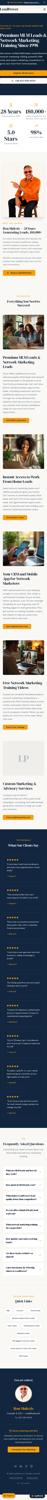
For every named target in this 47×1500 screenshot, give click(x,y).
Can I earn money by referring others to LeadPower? (20, 1269)
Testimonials (35, 1311)
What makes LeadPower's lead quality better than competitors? (21, 1197)
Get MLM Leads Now (16, 420)
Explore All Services (23, 73)
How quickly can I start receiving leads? (21, 1240)
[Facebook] (26, 1466)
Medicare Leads (23, 1333)
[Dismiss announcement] (44, 2)
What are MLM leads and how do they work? (21, 1172)
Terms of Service (16, 1478)
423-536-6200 (25, 1417)
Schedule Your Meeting (23, 1449)
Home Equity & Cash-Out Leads (24, 1348)
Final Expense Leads (32, 1326)
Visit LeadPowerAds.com (18, 817)
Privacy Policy (32, 1478)
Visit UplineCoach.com (17, 626)
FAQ (8, 1311)
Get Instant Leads (15, 517)
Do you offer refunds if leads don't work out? (22, 1212)
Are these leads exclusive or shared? (19, 1255)
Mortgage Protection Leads (23, 1341)
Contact (20, 1311)
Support (10, 1495)
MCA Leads (23, 1356)
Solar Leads (12, 1326)
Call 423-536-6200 (25, 80)
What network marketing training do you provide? (21, 1226)
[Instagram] (31, 1466)
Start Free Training (15, 727)
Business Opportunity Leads (23, 1318)
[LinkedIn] (21, 1466)
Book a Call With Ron (21, 272)
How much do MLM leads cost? (20, 1184)
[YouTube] (15, 1466)
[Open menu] (44, 9)
